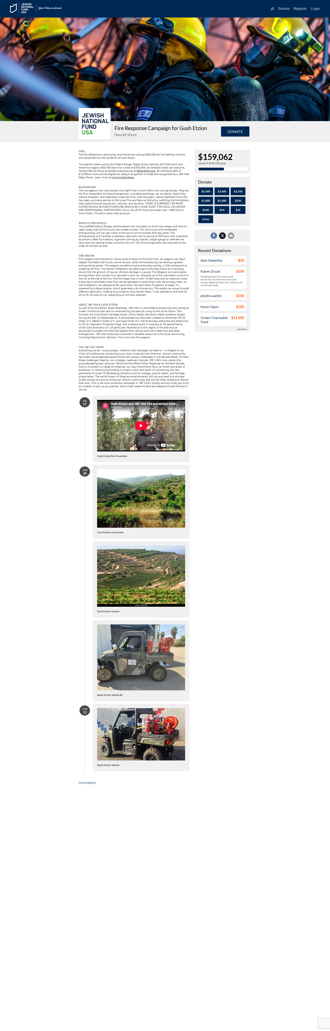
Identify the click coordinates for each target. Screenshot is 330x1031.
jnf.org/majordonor (123, 177)
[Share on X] (222, 235)
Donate (284, 9)
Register (300, 9)
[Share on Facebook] (213, 235)
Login (315, 9)
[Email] (231, 235)
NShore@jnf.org (146, 171)
